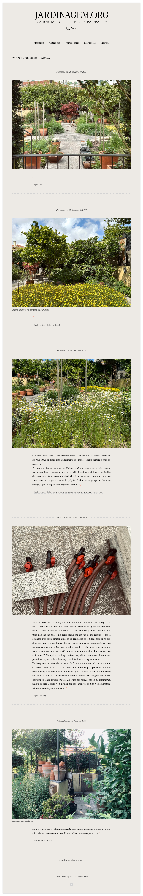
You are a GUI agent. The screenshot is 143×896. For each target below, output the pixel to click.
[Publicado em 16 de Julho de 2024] (71, 203)
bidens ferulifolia (43, 325)
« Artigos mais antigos (70, 860)
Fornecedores (72, 42)
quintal (38, 184)
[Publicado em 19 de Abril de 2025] (71, 65)
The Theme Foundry (79, 876)
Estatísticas (90, 42)
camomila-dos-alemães (64, 491)
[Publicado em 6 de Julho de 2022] (71, 715)
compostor (39, 840)
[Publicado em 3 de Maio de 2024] (71, 344)
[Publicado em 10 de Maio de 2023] (71, 511)
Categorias (54, 42)
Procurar (105, 42)
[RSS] (71, 884)
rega (45, 695)
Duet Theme (60, 876)
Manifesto (39, 42)
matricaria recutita (86, 491)
